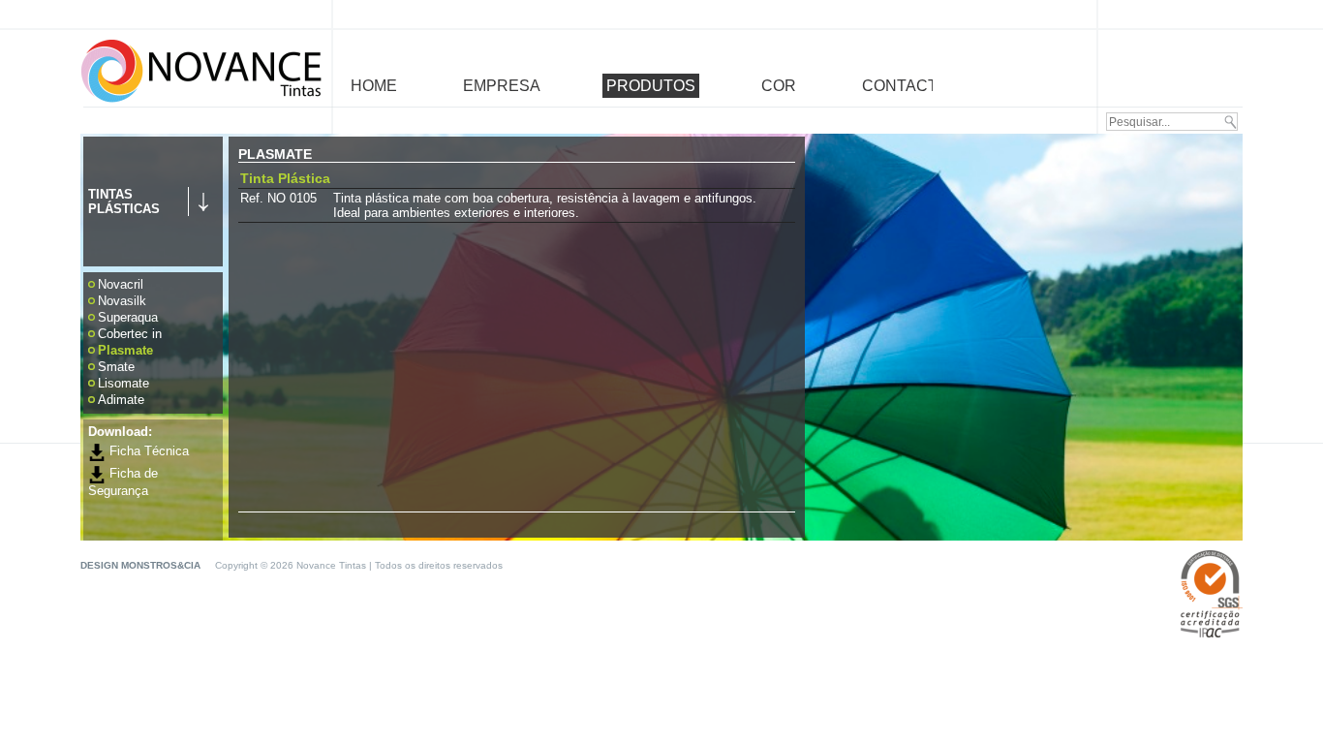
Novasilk (122, 301)
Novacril (120, 284)
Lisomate (123, 383)
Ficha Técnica (147, 451)
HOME (374, 86)
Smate (116, 366)
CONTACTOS (911, 86)
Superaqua (128, 317)
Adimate (121, 399)
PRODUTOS (650, 86)
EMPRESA (501, 86)
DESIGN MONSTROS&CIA (141, 565)
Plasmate (125, 350)
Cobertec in (130, 333)
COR (778, 86)
